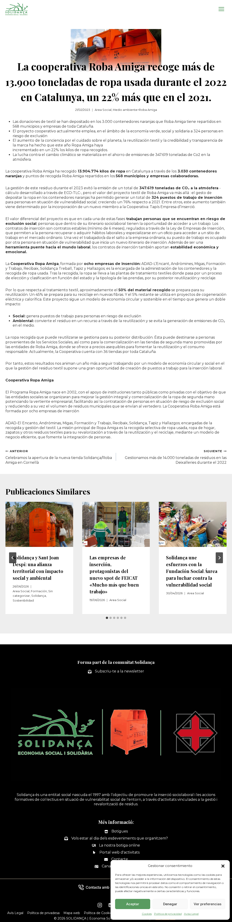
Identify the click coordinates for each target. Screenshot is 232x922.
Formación (39, 591)
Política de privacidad (168, 913)
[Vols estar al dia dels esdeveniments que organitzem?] (116, 838)
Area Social (103, 110)
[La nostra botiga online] (116, 845)
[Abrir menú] (221, 9)
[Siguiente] (219, 557)
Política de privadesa (43, 913)
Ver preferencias (207, 904)
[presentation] (39, 524)
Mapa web (71, 913)
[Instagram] (99, 905)
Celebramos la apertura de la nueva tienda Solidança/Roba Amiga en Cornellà (58, 457)
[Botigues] (116, 831)
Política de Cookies (99, 913)
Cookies (147, 913)
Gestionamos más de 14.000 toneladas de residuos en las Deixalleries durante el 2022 (176, 457)
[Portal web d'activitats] (116, 852)
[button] (223, 866)
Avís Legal (15, 913)
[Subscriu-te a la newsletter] (116, 671)
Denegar (170, 904)
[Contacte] (116, 859)
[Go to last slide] (12, 557)
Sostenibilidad (23, 600)
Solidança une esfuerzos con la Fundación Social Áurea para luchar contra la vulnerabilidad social (191, 571)
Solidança (38, 595)
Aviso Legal (191, 913)
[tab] (107, 618)
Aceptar (132, 904)
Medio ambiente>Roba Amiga (135, 110)
